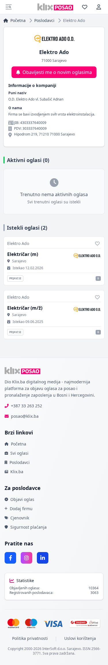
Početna (18, 20)
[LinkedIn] (42, 558)
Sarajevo (19, 261)
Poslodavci (44, 20)
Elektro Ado (18, 243)
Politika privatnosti (30, 638)
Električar (24, 308)
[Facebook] (10, 558)
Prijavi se (15, 278)
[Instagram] (26, 558)
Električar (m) (22, 254)
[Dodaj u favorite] (97, 243)
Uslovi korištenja (80, 638)
